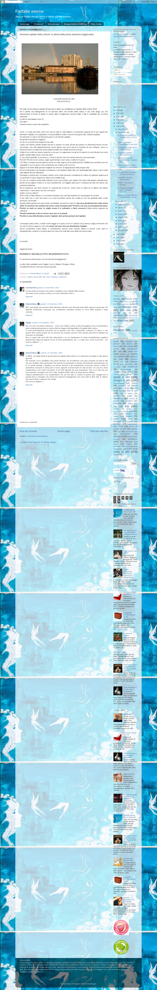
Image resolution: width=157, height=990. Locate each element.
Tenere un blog (119, 652)
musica (129, 416)
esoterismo (122, 386)
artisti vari (132, 351)
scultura (116, 439)
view (125, 486)
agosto (121, 208)
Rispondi (29, 297)
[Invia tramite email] (59, 273)
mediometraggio (118, 411)
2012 (118, 234)
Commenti (120, 74)
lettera (130, 403)
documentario (118, 383)
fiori (120, 391)
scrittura (130, 436)
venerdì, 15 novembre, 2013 (43, 323)
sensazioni (132, 439)
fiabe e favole (124, 388)
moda (115, 414)
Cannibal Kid (31, 288)
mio (63, 145)
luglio (120, 211)
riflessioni (63, 277)
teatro (129, 449)
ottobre (121, 201)
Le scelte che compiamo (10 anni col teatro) (127, 173)
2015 (118, 120)
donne (134, 383)
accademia (124, 304)
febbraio (121, 227)
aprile (120, 220)
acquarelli (129, 341)
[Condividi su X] (64, 273)
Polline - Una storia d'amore (125, 184)
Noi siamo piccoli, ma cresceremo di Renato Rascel (130, 532)
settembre (122, 204)
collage (121, 364)
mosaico (129, 414)
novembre (122, 132)
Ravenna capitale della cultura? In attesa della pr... (127, 167)
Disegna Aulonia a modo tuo (75, 24)
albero (115, 346)
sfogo (115, 444)
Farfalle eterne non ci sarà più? (130, 511)
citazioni (133, 361)
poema (132, 426)
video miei (123, 320)
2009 (118, 244)
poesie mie (121, 318)
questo (32, 165)
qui (69, 101)
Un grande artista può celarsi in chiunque (130, 796)
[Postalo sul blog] (61, 273)
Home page (24, 24)
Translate (125, 34)
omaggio (117, 421)
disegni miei (130, 306)
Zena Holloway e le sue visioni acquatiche (130, 689)
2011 (118, 237)
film (135, 388)
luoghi (129, 409)
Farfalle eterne (29, 11)
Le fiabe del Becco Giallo (128, 859)
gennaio (121, 230)
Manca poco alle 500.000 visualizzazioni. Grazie (127, 196)
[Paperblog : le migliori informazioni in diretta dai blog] (119, 472)
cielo (121, 362)
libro (115, 406)
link (44, 277)
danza (129, 374)
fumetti (116, 396)
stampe (127, 446)
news (48, 277)
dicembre (122, 129)
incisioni (132, 399)
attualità (134, 354)
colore (130, 364)
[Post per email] (54, 273)
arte (120, 351)
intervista (117, 403)
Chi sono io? (39, 24)
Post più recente (28, 431)
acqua (116, 341)
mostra (116, 416)
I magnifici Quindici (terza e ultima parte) (127, 148)
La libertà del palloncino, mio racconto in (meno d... (127, 137)
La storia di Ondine (128, 634)
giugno (121, 214)
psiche (134, 429)
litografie (116, 409)
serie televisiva (126, 442)
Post (118, 70)
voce (115, 454)
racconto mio (133, 318)
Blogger (93, 984)
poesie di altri (119, 429)
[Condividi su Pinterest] (68, 273)
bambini (121, 356)
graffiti (129, 396)
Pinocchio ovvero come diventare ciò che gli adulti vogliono (130, 668)
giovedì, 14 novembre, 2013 (48, 288)
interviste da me (122, 313)
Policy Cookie (96, 24)
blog (121, 359)
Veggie (28, 323)
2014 (118, 123)
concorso (117, 367)
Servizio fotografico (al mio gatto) (129, 900)
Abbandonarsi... (130, 774)
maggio (121, 217)
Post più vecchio (99, 431)
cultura (30, 277)
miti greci (129, 411)
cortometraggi (125, 369)
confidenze (132, 367)
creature (117, 372)
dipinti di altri (121, 377)
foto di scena (126, 393)
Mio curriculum (54, 24)
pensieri (116, 424)
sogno (129, 444)
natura (116, 419)
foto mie (125, 310)
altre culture (128, 346)
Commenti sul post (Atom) (37, 436)
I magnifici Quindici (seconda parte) (125, 154)
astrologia (122, 354)
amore (116, 349)
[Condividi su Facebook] (66, 273)
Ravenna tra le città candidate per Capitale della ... (127, 160)
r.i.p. (119, 431)
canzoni (134, 359)
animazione (132, 349)
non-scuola (133, 315)
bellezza (133, 356)
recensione (125, 434)
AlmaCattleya (31, 304)
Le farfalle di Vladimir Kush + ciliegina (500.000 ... (126, 190)
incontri (116, 401)
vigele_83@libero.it (120, 59)
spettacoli (117, 446)
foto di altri (38, 277)
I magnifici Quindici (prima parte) (125, 178)
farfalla (134, 385)
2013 (118, 126)
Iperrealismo (128, 714)
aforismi (129, 344)
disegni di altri (121, 380)
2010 (118, 241)
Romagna (134, 330)
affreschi (116, 344)
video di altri (121, 451)
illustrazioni (118, 398)
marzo (121, 224)
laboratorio (118, 315)
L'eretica (125, 301)
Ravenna (54, 277)
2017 (118, 113)
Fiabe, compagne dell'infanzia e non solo (127, 143)
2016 (118, 117)
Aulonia (116, 299)
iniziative (129, 401)
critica (130, 372)
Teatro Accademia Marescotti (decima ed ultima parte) (128, 573)
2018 (118, 110)
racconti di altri (131, 431)
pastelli (130, 421)
